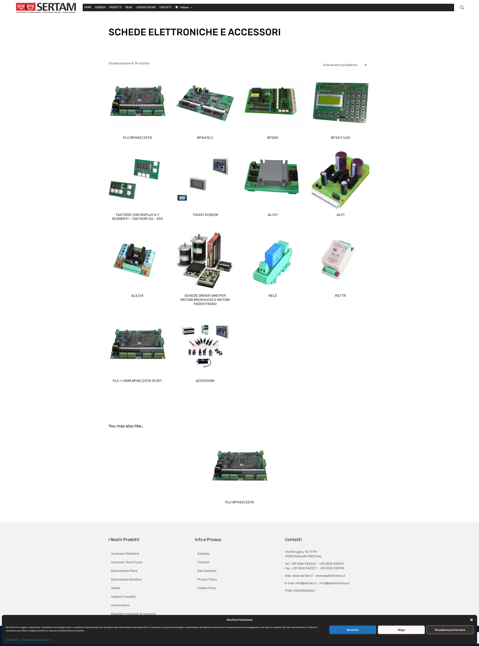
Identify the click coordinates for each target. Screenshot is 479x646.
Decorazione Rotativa (126, 579)
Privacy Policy (207, 579)
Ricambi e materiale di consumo (133, 614)
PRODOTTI (115, 7)
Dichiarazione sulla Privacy (36, 639)
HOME (88, 7)
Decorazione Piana (124, 571)
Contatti (203, 562)
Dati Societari (206, 571)
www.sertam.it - (304, 576)
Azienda (203, 553)
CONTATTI (165, 7)
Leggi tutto (137, 131)
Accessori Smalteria (125, 553)
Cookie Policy (13, 639)
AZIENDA (100, 7)
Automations (120, 605)
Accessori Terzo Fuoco (127, 562)
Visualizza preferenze (450, 630)
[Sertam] (46, 7)
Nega (401, 630)
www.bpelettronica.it (330, 576)
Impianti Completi (123, 596)
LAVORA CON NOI (146, 7)
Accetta (353, 630)
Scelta (115, 588)
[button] (471, 620)
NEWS (128, 7)
